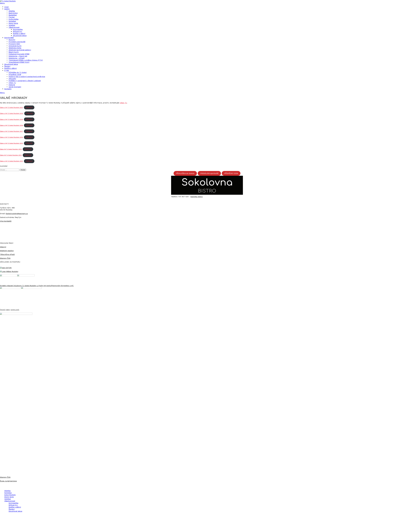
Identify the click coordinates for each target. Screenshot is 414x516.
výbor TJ (123, 103)
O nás (6, 70)
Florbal (12, 17)
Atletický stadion (7, 251)
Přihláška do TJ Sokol (18, 72)
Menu (2, 3)
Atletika (12, 11)
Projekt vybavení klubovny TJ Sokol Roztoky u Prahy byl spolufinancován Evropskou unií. (37, 286)
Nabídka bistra (196, 197)
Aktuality (12, 79)
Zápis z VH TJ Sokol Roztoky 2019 (11, 119)
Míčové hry (17, 31)
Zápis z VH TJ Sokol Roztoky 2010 (11, 161)
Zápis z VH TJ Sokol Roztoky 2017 (11, 131)
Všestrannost (14, 27)
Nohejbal (12, 21)
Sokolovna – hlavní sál (18, 56)
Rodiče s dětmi (19, 33)
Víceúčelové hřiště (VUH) (19, 62)
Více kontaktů (5, 221)
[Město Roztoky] (9, 271)
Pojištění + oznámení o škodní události (25, 81)
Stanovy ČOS (5, 258)
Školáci (7, 66)
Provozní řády (14, 44)
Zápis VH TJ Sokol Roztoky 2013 (11, 155)
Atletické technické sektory (20, 50)
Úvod (6, 7)
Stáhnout (29, 107)
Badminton (13, 13)
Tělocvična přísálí (7, 254)
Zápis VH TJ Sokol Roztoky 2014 (11, 149)
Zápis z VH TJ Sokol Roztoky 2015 (11, 143)
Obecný (3, 247)
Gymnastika (18, 29)
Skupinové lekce (20, 36)
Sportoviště (9, 38)
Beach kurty (14, 52)
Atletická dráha (15, 48)
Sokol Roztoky (10, 495)
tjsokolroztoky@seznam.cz (17, 214)
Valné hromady (15, 87)
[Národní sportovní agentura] (25, 276)
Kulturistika (13, 19)
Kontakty (8, 89)
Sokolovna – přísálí (16, 58)
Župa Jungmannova (8, 481)
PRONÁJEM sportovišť (209, 173)
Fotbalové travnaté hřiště (19, 54)
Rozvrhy (12, 40)
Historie (12, 85)
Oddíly (7, 9)
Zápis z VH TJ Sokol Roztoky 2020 (11, 113)
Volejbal (12, 25)
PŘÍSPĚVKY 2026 (231, 173)
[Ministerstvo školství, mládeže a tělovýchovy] (8, 276)
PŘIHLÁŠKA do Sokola (185, 173)
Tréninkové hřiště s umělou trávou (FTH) (26, 60)
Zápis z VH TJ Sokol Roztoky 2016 (11, 137)
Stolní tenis (13, 23)
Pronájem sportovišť (17, 42)
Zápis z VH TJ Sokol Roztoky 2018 (11, 125)
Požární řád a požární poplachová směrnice (27, 77)
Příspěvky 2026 (15, 74)
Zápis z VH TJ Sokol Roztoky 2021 (11, 107)
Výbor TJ (12, 83)
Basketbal (13, 15)
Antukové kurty (15, 46)
